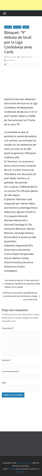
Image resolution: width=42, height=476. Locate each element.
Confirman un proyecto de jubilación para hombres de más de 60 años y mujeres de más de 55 (19, 296)
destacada (17, 27)
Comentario (8, 328)
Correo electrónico (11, 371)
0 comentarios (10, 60)
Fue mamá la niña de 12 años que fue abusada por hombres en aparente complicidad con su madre (22, 283)
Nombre (6, 360)
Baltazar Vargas (11, 57)
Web (4, 382)
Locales (25, 27)
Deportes (8, 27)
